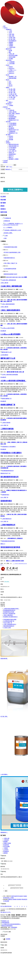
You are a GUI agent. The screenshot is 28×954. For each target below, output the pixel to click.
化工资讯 (8, 108)
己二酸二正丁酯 (12, 94)
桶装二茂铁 (3, 443)
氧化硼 (22, 299)
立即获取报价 (14, 927)
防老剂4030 (11, 73)
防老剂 (7, 65)
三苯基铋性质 (12, 131)
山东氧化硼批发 (12, 124)
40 (22, 563)
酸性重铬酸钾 (12, 118)
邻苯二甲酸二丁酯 (13, 95)
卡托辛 (10, 32)
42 (24, 563)
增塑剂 (7, 87)
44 (1, 564)
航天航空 (11, 136)
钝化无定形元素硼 (13, 55)
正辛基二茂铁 (12, 37)
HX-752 (10, 84)
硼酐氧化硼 (9, 371)
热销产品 (3, 606)
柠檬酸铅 (11, 44)
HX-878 (10, 86)
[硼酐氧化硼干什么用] (6, 352)
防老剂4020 (11, 71)
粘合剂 (7, 75)
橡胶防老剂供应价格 (13, 144)
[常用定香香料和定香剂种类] (8, 541)
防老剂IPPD (11, 68)
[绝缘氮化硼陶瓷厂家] (6, 398)
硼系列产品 (8, 49)
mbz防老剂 (5, 849)
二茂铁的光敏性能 (7, 429)
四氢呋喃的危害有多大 (9, 257)
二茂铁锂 (5, 848)
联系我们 (5, 162)
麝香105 (11, 102)
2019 (10, 277)
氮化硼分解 (6, 844)
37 (17, 563)
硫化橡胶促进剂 (21, 490)
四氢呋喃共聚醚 (12, 78)
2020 (13, 277)
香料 (7, 100)
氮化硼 (10, 50)
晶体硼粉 (5, 841)
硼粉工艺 (11, 126)
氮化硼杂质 (6, 851)
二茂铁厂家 (18, 442)
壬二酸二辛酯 (12, 97)
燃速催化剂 (8, 29)
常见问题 (8, 121)
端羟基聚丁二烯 (12, 76)
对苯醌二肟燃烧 (7, 843)
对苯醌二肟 (9, 490)
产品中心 (5, 27)
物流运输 (7, 897)
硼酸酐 (25, 299)
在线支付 (21, 896)
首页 (4, 26)
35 (15, 563)
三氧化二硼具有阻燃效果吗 (10, 310)
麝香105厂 (11, 157)
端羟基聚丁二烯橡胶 (13, 159)
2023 (22, 277)
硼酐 (2, 301)
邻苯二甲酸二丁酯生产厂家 (10, 263)
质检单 (7, 141)
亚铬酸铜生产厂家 (13, 133)
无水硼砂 (11, 58)
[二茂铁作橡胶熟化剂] (6, 518)
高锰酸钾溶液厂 (12, 154)
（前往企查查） (7, 581)
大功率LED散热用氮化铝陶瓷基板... (13, 381)
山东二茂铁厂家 (12, 150)
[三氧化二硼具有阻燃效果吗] (8, 304)
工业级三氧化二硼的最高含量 (11, 286)
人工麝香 (12, 560)
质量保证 (10, 899)
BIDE (10, 83)
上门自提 (11, 897)
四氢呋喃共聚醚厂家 (13, 146)
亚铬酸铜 (11, 42)
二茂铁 (10, 31)
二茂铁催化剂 (19, 538)
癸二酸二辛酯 (12, 89)
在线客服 (7, 939)
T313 (10, 81)
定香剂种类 (17, 560)
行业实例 (5, 160)
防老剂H (11, 66)
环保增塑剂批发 (12, 116)
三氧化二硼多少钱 (7, 301)
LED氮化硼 (4, 349)
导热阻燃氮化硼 (4, 468)
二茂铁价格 (11, 110)
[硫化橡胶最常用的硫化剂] (7, 470)
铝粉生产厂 (11, 155)
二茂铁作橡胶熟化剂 (8, 525)
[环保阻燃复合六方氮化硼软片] (8, 446)
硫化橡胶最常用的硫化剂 (9, 477)
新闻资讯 (5, 107)
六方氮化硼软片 (23, 466)
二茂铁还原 (6, 840)
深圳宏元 (8, 142)
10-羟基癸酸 (11, 62)
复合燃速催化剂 (12, 40)
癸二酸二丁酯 (12, 92)
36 (16, 563)
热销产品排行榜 (15, 896)
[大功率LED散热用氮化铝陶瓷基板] (9, 374)
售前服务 (19, 899)
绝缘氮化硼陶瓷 (23, 418)
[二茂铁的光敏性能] (5, 422)
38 (19, 563)
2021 (16, 277)
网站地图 (7, 901)
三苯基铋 (11, 105)
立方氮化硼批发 (12, 147)
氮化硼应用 (11, 128)
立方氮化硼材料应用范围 (10, 268)
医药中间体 (8, 60)
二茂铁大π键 (6, 838)
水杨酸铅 (11, 45)
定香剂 (22, 560)
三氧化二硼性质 (16, 323)
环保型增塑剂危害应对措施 (10, 247)
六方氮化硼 (9, 347)
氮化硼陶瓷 (3, 419)
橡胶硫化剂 (14, 490)
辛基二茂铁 (11, 35)
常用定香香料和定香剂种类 (10, 547)
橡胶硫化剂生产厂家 (13, 129)
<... (13, 563)
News (11, 166)
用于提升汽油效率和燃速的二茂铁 (12, 252)
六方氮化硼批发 (12, 123)
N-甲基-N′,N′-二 (12, 70)
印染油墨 (11, 139)
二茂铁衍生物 (12, 47)
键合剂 (7, 79)
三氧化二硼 (11, 53)
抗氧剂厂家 (11, 152)
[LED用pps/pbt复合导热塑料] (8, 328)
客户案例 (8, 134)
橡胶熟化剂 (13, 538)
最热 (25, 277)
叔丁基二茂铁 (12, 39)
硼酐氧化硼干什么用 (8, 358)
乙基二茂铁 (11, 34)
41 (23, 563)
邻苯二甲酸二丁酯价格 (14, 113)
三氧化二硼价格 (12, 111)
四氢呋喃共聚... (4, 658)
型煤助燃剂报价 (6, 501)
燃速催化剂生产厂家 (13, 120)
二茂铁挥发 (13, 442)
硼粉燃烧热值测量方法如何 (10, 274)
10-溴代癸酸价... (4, 774)
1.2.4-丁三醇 (11, 98)
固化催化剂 (8, 103)
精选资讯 (3, 604)
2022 (19, 277)
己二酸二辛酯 (12, 90)
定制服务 (15, 899)
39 (20, 563)
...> (2, 564)
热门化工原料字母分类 (6, 906)
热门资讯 (3, 602)
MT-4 (10, 82)
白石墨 (13, 347)
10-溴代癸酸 (11, 63)
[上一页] (12, 563)
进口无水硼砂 (6, 846)
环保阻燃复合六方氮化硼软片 (11, 453)
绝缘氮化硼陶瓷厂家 (8, 405)
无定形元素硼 (12, 57)
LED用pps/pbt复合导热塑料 (10, 334)
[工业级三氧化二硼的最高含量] (8, 280)
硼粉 (10, 52)
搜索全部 (8, 169)
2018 (7, 277)
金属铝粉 (5, 853)
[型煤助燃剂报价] (5, 494)
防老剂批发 (11, 115)
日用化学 (11, 137)
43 (26, 563)
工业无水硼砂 (12, 149)
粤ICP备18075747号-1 (6, 912)
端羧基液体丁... (4, 832)
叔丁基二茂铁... (4, 716)
